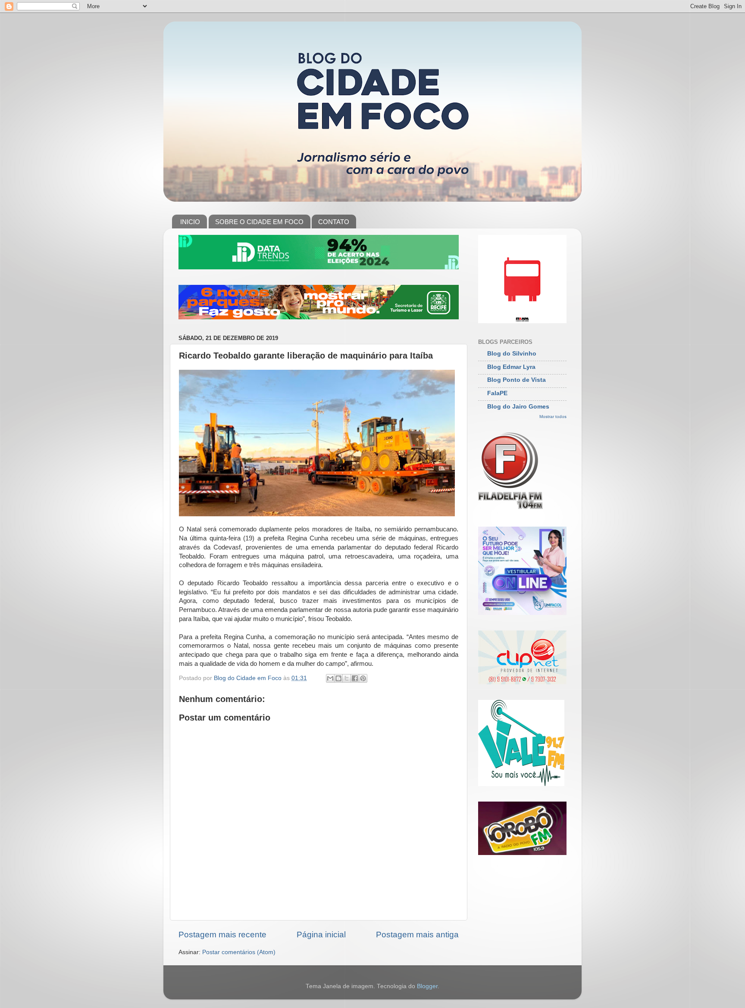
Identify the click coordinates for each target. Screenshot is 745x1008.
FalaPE (497, 393)
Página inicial (321, 934)
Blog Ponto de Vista (516, 380)
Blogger (427, 986)
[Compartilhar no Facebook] (355, 678)
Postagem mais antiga (417, 934)
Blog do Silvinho (511, 353)
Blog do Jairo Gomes (518, 406)
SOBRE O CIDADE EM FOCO (259, 221)
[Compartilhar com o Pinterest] (363, 678)
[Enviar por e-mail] (330, 678)
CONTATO (333, 221)
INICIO (190, 221)
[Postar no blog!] (338, 678)
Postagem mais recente (222, 934)
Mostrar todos (553, 416)
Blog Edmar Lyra (511, 367)
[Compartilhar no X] (346, 678)
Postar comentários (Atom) (238, 952)
